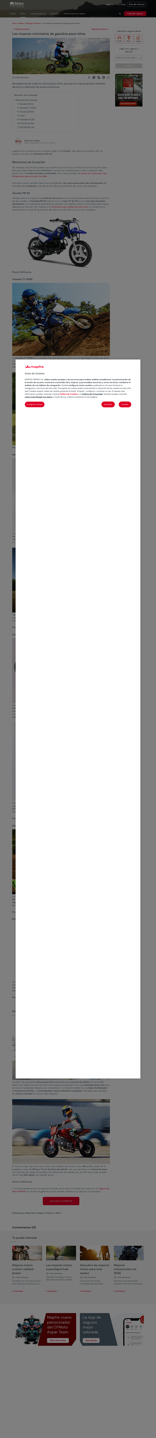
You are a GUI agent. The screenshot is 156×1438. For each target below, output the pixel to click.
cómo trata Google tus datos (38, 397)
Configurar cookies (35, 404)
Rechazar (108, 404)
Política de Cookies (69, 394)
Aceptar (125, 404)
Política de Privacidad (92, 394)
